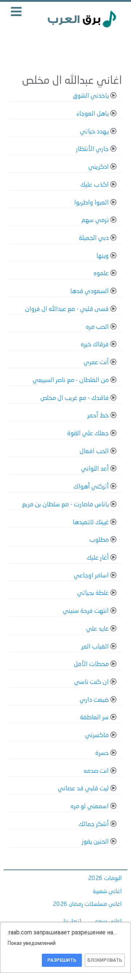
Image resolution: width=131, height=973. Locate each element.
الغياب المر (95, 647)
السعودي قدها (89, 291)
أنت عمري (96, 362)
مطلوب (99, 540)
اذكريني (98, 167)
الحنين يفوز (95, 842)
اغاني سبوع (108, 922)
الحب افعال (94, 451)
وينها (102, 256)
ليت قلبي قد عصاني (83, 789)
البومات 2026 (105, 878)
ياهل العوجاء (92, 114)
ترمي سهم (95, 220)
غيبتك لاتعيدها (91, 522)
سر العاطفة (94, 718)
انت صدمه (96, 771)
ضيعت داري (94, 700)
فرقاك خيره (95, 345)
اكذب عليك (94, 185)
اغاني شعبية (107, 892)
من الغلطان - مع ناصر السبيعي (71, 380)
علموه (101, 274)
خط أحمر (98, 416)
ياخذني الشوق (91, 96)
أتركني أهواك (91, 487)
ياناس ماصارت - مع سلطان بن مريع (65, 505)
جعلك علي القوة (88, 434)
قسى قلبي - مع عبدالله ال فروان (67, 309)
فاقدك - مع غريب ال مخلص (74, 398)
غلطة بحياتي (93, 593)
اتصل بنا (72, 922)
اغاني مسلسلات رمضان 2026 (87, 904)
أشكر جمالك (94, 824)
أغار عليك (98, 558)
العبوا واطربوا (91, 203)
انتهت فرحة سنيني (86, 611)
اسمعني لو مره (90, 806)
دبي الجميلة (94, 238)
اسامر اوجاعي (91, 576)
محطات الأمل (91, 664)
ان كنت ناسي (91, 682)
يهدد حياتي (94, 132)
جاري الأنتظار (92, 149)
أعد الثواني (95, 469)
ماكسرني (97, 735)
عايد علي (97, 629)
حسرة (102, 753)
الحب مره (97, 327)
